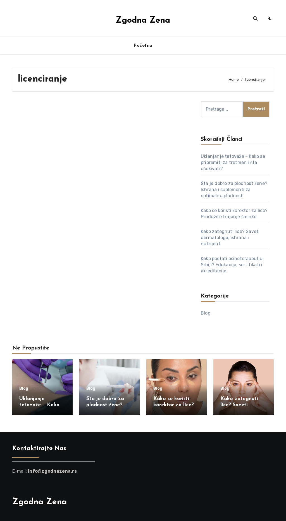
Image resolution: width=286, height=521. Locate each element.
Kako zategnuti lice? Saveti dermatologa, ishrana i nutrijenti (230, 237)
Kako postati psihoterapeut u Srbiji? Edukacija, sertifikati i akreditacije (232, 264)
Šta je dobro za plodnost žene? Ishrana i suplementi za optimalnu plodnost (234, 189)
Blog (206, 313)
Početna (143, 45)
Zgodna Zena (143, 20)
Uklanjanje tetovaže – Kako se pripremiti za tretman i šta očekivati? (233, 162)
